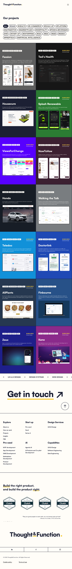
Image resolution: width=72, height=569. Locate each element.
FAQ (4, 439)
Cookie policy (7, 562)
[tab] (5, 26)
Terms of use (23, 562)
